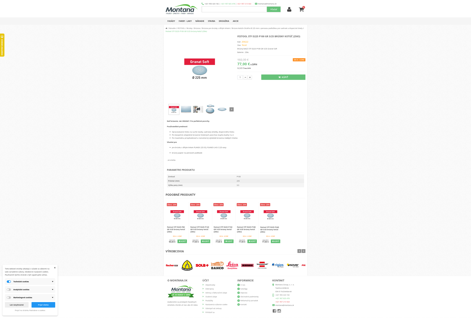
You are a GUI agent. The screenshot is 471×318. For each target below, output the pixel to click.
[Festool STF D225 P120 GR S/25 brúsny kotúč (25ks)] (200, 215)
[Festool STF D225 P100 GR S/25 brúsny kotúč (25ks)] (173, 109)
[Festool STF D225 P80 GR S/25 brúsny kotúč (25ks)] (177, 215)
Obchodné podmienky (249, 296)
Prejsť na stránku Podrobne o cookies (30, 310)
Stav (239, 45)
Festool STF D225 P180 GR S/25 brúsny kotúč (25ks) (246, 229)
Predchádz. (168, 109)
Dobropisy (209, 289)
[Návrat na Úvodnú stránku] (166, 28)
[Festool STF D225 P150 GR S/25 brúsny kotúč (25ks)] (224, 215)
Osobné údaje (211, 296)
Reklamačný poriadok (249, 300)
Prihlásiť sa (210, 312)
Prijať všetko (43, 305)
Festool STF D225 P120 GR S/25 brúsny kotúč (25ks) (199, 229)
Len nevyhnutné (17, 305)
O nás (242, 285)
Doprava (243, 293)
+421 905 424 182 (212, 4)
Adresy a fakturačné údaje (216, 293)
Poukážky (209, 300)
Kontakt (243, 304)
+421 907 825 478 (228, 4)
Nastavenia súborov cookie (216, 304)
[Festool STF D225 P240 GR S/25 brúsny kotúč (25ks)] (270, 215)
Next (303, 251)
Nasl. (231, 109)
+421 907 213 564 (244, 4)
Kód (239, 42)
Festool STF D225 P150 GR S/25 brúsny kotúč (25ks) (223, 229)
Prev (299, 251)
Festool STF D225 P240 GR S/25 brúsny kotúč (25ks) (269, 229)
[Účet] (289, 9)
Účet (205, 280)
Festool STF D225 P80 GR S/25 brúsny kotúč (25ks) (176, 229)
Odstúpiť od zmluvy (213, 308)
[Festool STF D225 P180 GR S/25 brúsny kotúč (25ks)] (247, 215)
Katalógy (243, 289)
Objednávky (210, 285)
